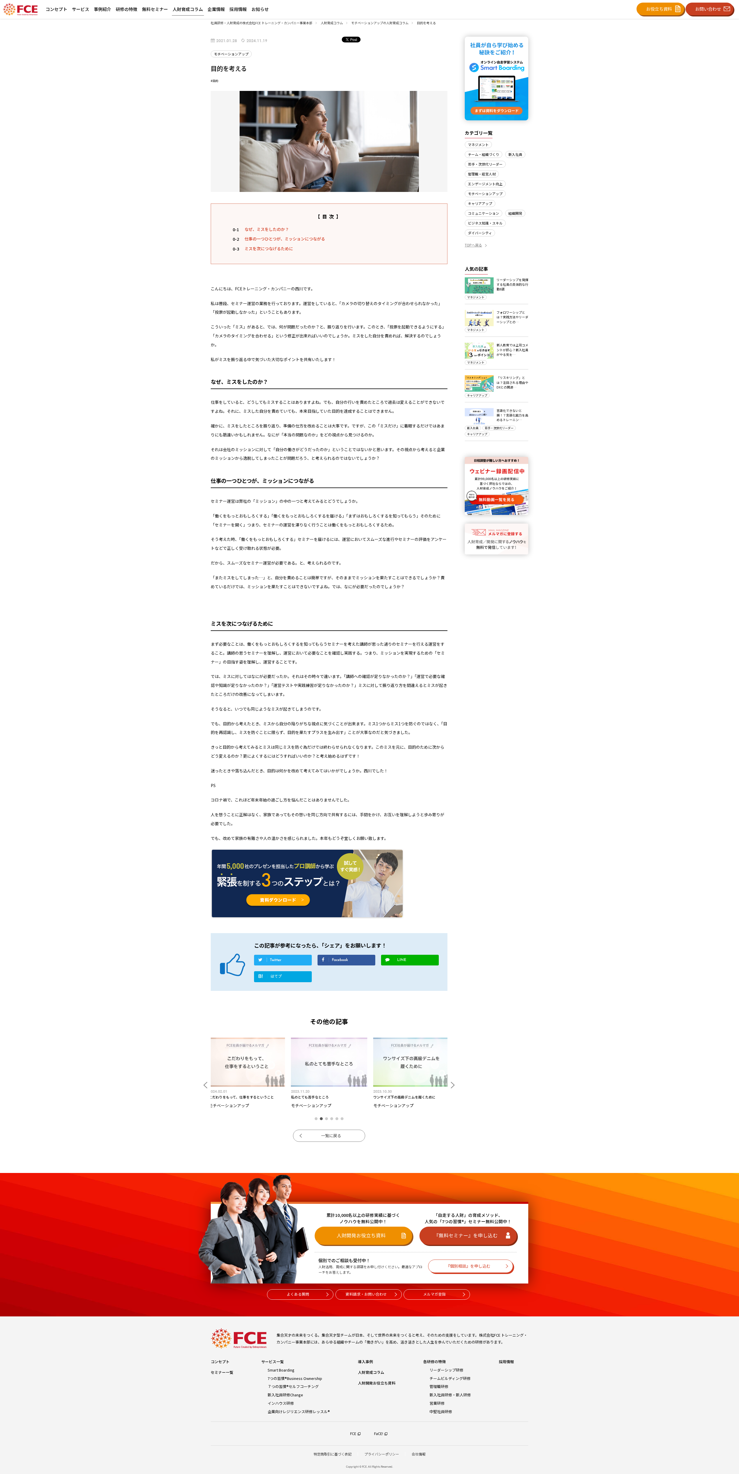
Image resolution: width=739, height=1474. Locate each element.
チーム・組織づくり (483, 154)
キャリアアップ (480, 203)
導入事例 (365, 1361)
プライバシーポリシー (381, 1454)
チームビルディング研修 (450, 1378)
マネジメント (478, 144)
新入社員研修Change (285, 1395)
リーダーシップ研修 (446, 1370)
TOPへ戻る (473, 244)
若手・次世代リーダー (485, 164)
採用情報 (506, 1361)
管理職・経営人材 (482, 173)
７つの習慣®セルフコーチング (293, 1386)
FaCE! (378, 1433)
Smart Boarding (281, 1370)
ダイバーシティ (480, 232)
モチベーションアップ (485, 193)
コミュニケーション (483, 213)
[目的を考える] (283, 978)
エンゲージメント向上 (485, 183)
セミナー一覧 (222, 1372)
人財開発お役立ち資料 (376, 1383)
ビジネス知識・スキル (485, 223)
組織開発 (515, 213)
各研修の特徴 (434, 1361)
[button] (316, 1118)
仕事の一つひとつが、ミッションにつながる (285, 239)
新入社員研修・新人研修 (450, 1395)
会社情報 (419, 1454)
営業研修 (437, 1403)
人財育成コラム (371, 1372)
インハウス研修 (281, 1403)
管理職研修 (439, 1386)
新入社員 (515, 154)
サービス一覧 (272, 1361)
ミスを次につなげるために (269, 248)
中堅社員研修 (441, 1411)
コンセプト (220, 1361)
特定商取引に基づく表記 (332, 1454)
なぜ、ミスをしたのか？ (267, 229)
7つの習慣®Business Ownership (295, 1378)
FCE (353, 1433)
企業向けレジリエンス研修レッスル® (299, 1411)
